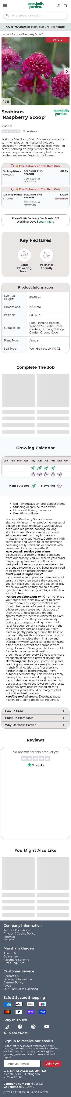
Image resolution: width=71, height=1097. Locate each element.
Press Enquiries (14, 963)
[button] (5, 6)
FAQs (7, 985)
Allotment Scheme (16, 959)
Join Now (52, 1063)
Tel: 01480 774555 (15, 1033)
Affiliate (9, 940)
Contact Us (11, 976)
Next (66, 71)
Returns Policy (13, 982)
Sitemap (9, 936)
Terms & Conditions (17, 930)
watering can (47, 641)
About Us (10, 953)
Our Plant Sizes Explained (21, 989)
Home (5, 34)
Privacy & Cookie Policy (19, 933)
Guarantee (11, 956)
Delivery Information (18, 979)
